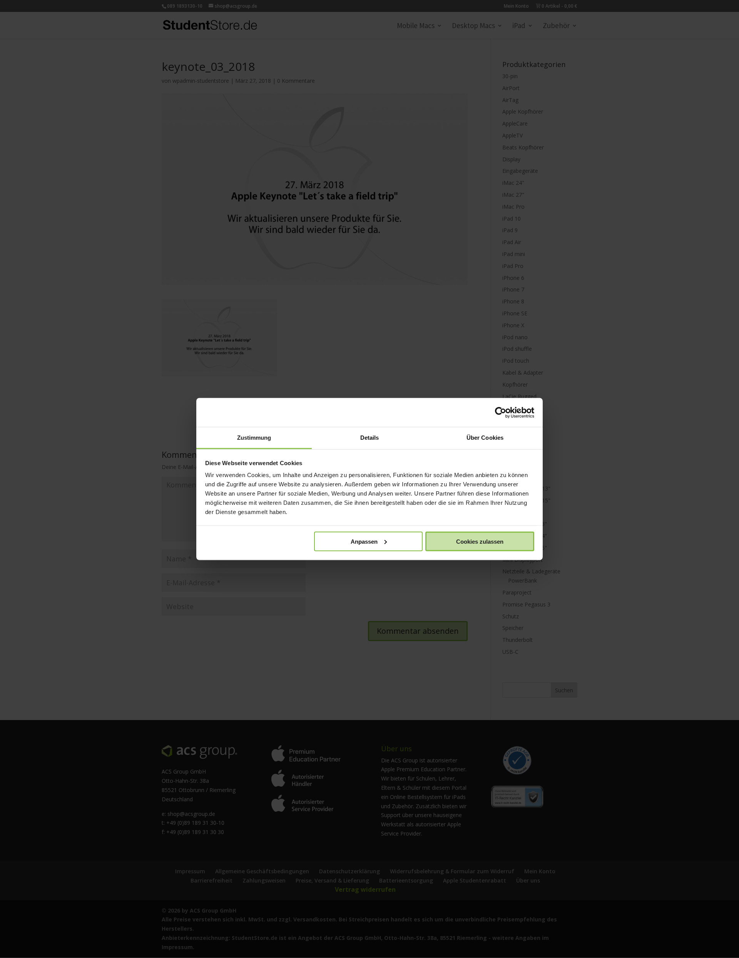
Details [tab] (369, 437)
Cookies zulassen (479, 541)
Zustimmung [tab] (254, 437)
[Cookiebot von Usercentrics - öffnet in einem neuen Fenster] (500, 412)
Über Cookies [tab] (484, 437)
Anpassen (364, 541)
